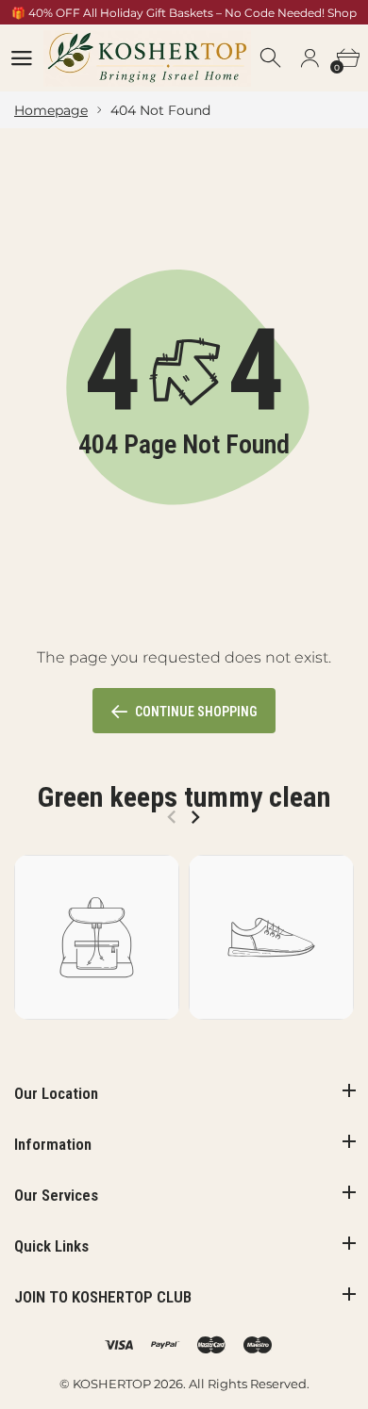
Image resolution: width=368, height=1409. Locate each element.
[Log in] (309, 58)
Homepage (51, 110)
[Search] (272, 58)
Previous (171, 817)
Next (195, 817)
